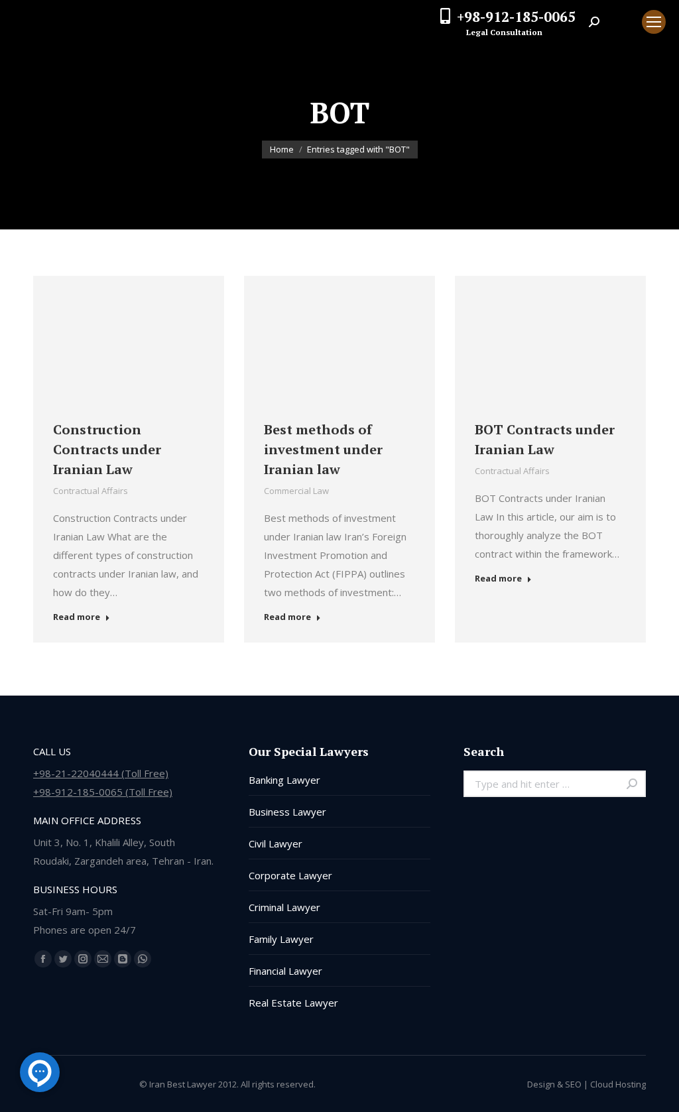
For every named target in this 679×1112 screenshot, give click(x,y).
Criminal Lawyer (284, 907)
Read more (76, 617)
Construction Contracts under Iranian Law (107, 449)
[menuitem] (621, 22)
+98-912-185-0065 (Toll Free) (102, 791)
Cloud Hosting (618, 1084)
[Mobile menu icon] (654, 22)
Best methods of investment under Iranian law (323, 449)
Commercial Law (296, 491)
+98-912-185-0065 (516, 16)
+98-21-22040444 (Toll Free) (100, 773)
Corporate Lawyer (290, 875)
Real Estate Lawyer (293, 1002)
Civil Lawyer (275, 843)
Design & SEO (554, 1084)
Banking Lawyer (284, 779)
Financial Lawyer (285, 970)
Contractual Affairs (90, 491)
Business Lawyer (287, 811)
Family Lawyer (281, 939)
